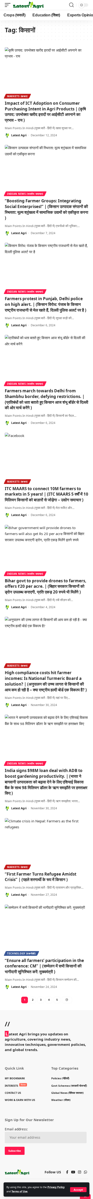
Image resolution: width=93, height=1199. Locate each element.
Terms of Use (19, 1191)
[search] (71, 5)
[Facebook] (67, 1172)
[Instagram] (79, 1172)
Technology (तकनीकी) (21, 953)
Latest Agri (19, 135)
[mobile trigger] (9, 5)
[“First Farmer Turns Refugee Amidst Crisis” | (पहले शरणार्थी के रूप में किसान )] (46, 843)
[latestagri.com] (28, 5)
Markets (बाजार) (17, 96)
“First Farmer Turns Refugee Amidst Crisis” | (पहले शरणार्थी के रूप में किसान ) (40, 876)
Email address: (16, 1129)
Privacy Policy (56, 1187)
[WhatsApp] (85, 1172)
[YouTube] (73, 1172)
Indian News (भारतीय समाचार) (25, 193)
